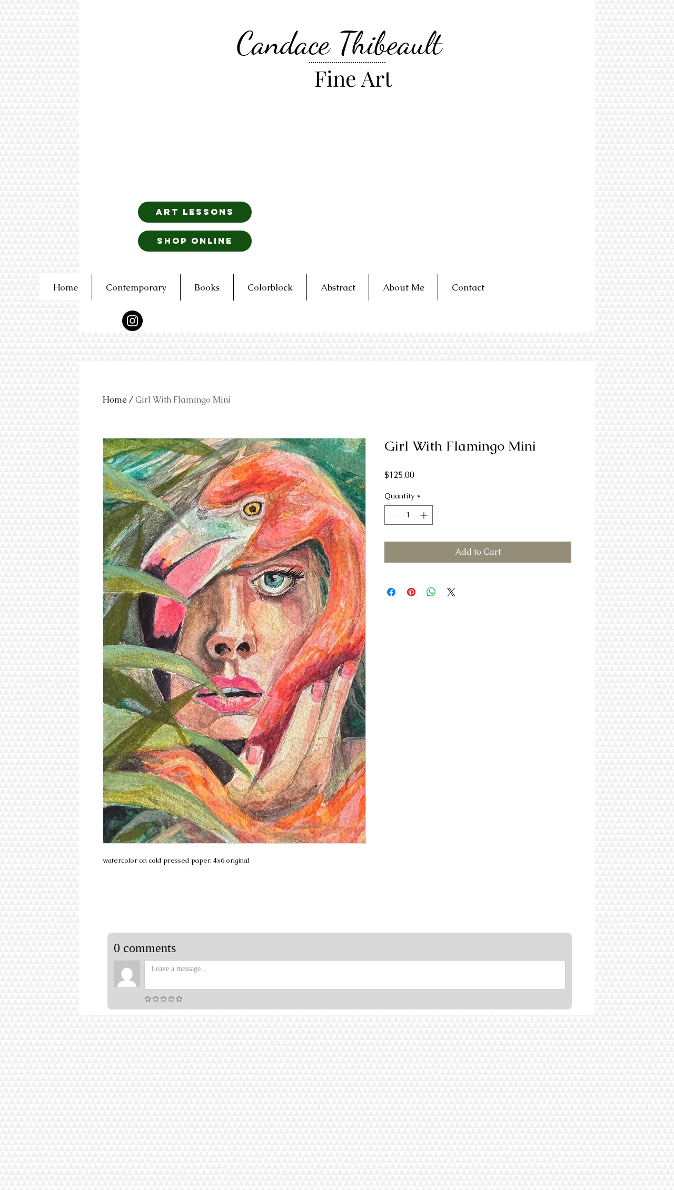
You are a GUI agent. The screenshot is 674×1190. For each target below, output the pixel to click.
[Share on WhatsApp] (431, 592)
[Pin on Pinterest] (411, 592)
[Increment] (424, 515)
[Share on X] (451, 592)
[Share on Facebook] (391, 592)
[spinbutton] (408, 515)
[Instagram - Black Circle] (132, 321)
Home (115, 399)
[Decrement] (392, 515)
